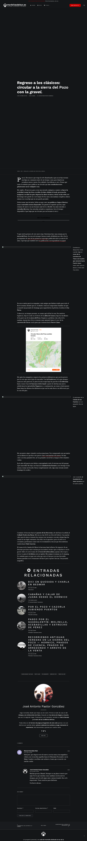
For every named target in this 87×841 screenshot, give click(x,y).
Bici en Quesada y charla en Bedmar (48, 583)
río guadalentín (45, 674)
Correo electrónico (41, 808)
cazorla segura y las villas (27, 674)
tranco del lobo (61, 674)
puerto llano (37, 674)
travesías (31, 602)
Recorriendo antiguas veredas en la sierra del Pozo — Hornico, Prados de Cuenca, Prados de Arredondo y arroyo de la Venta (49, 644)
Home (18, 171)
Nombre (20, 808)
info (40, 5)
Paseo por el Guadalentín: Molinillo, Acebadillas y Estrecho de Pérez (48, 623)
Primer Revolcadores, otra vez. (51, 1)
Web (54, 808)
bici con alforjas (34, 614)
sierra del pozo (53, 674)
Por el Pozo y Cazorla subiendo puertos (46, 608)
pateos (40, 632)
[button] (84, 5)
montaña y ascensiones (38, 602)
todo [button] (47, 5)
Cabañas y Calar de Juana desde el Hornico (48, 595)
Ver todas (43, 825)
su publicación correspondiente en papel (52, 240)
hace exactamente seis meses (51, 455)
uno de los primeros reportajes (38, 238)
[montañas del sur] (14, 5)
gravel (33, 95)
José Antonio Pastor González (46, 95)
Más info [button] (43, 735)
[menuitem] (32, 5)
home (33, 5)
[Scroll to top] (84, 835)
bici (31, 95)
